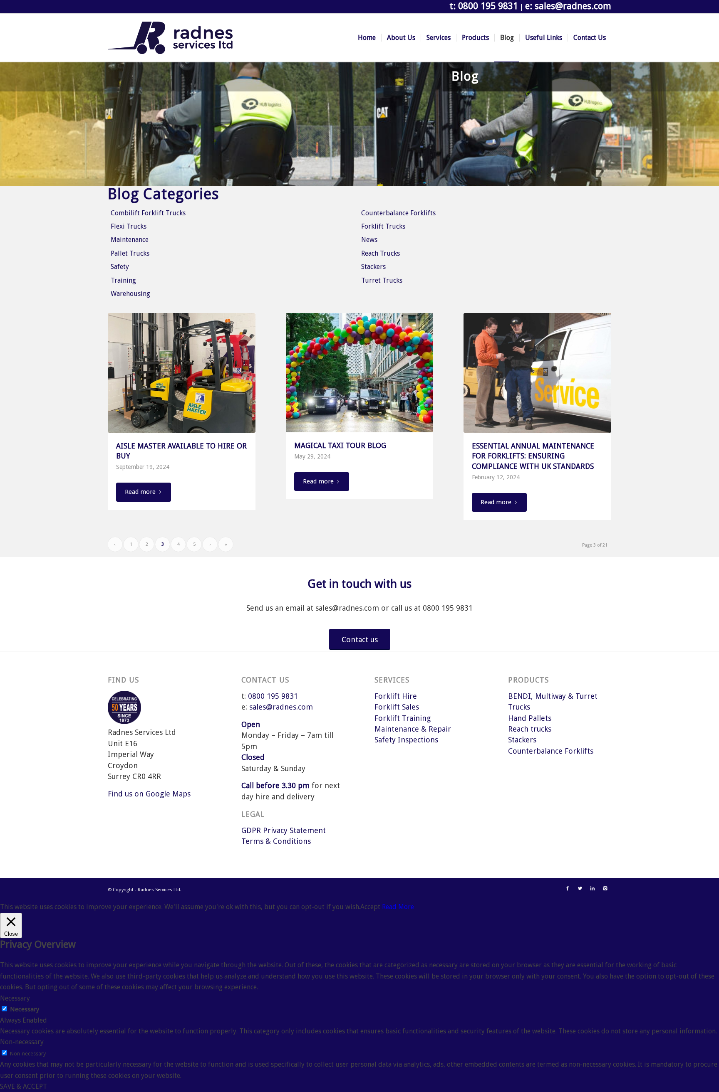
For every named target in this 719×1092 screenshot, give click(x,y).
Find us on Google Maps (149, 793)
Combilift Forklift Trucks (148, 213)
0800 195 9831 (273, 696)
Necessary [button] (15, 998)
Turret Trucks (381, 280)
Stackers (373, 267)
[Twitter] (580, 888)
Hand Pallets (529, 718)
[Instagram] (605, 888)
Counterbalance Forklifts (398, 213)
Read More (398, 907)
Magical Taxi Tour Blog (340, 445)
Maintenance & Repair (412, 729)
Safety (120, 267)
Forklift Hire (395, 696)
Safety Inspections (406, 739)
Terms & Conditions (276, 841)
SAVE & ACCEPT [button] (23, 1086)
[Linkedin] (592, 888)
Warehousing (130, 294)
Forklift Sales (396, 707)
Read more (140, 491)
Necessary (24, 1009)
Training (123, 280)
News (369, 240)
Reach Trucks (380, 253)
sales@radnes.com (281, 707)
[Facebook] (567, 888)
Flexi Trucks (128, 226)
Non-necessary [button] (22, 1042)
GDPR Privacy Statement (283, 830)
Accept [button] (370, 907)
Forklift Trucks (383, 226)
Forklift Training (402, 718)
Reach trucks (529, 729)
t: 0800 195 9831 (483, 6)
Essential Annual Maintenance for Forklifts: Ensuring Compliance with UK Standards (533, 456)
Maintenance (130, 240)
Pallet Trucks (130, 253)
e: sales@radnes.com (568, 6)
